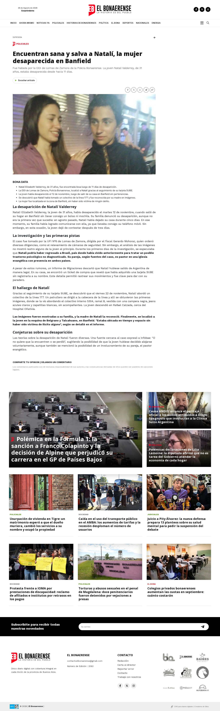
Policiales (58, 23)
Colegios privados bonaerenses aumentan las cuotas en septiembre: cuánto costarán (175, 591)
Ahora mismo (26, 23)
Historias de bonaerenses (81, 23)
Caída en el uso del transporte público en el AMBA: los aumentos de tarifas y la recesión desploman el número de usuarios (110, 524)
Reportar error (125, 669)
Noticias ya (43, 23)
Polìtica (104, 23)
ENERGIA (156, 23)
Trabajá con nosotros (129, 677)
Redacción (123, 661)
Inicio (13, 23)
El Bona (115, 23)
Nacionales (142, 23)
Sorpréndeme (27, 10)
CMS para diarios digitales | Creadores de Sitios (191, 706)
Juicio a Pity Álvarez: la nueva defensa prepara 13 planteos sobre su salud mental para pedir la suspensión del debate (176, 524)
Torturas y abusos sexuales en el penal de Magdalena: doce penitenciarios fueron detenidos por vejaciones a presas (108, 593)
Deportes (128, 23)
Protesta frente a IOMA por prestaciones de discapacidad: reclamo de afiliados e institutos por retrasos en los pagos (40, 593)
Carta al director (126, 665)
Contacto (122, 673)
